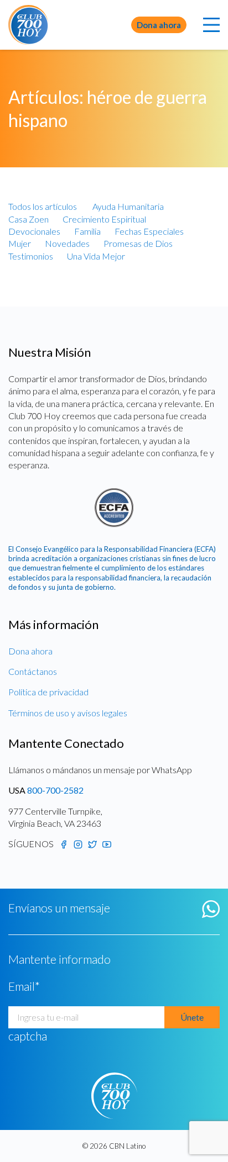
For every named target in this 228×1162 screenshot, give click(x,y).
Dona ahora (159, 25)
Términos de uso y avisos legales (67, 712)
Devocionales (34, 231)
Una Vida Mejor (96, 256)
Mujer (19, 243)
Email (24, 986)
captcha (27, 1036)
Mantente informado (59, 959)
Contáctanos (32, 671)
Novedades (67, 243)
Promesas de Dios (138, 243)
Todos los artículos (42, 206)
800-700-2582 (55, 790)
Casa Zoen (28, 219)
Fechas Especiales (149, 231)
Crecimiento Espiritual (104, 219)
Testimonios (30, 256)
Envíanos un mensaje (59, 908)
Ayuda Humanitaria (128, 206)
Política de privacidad (48, 691)
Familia (87, 231)
